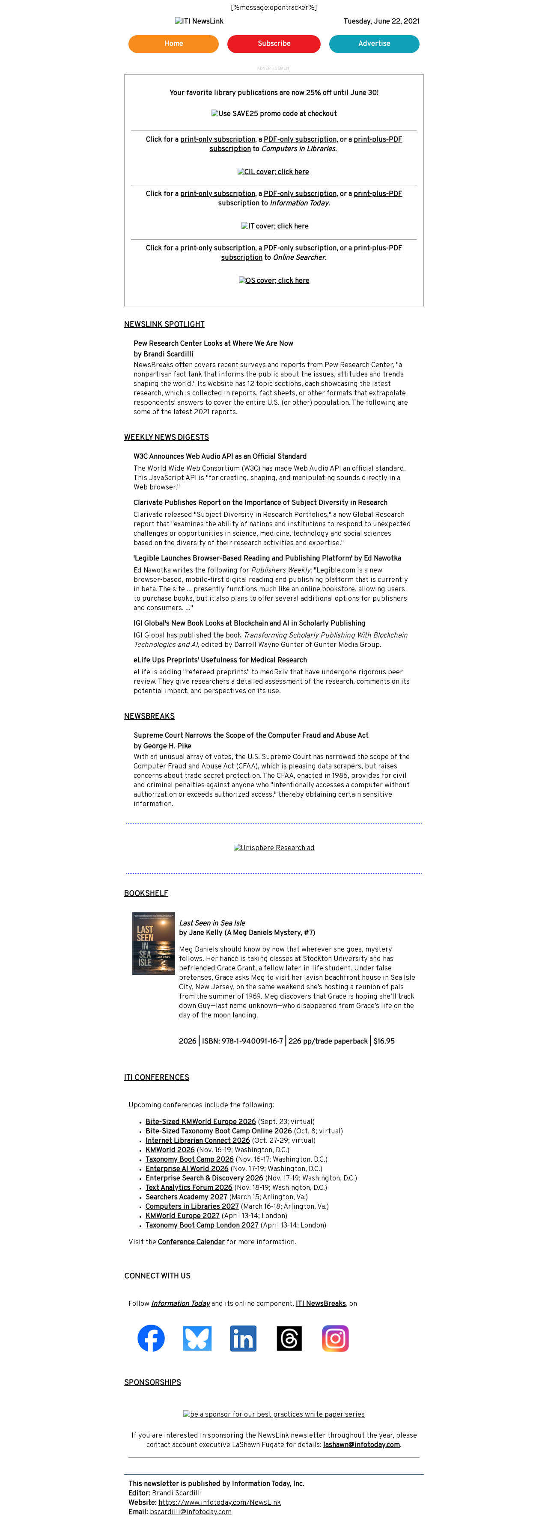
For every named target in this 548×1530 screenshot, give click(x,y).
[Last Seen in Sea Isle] (153, 973)
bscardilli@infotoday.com (191, 1512)
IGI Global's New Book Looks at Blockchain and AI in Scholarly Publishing (250, 624)
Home (173, 44)
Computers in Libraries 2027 (192, 1207)
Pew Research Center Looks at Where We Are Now (213, 344)
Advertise (374, 44)
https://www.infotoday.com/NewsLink (219, 1503)
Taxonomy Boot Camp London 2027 (202, 1226)
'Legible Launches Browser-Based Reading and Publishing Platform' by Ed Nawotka (267, 558)
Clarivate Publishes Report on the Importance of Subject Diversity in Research (260, 503)
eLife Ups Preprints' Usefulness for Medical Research (220, 660)
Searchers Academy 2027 (186, 1197)
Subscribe (274, 44)
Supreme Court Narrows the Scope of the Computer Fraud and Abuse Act (251, 736)
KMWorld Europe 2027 (183, 1216)
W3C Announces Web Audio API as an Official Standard (220, 457)
